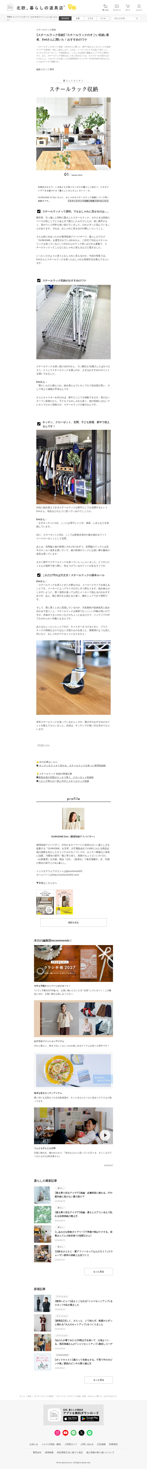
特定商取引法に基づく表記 (70, 1452)
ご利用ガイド (70, 1444)
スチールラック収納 (46, 29)
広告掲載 (101, 1444)
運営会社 (37, 1452)
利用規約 (113, 1444)
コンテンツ (117, 10)
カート (128, 10)
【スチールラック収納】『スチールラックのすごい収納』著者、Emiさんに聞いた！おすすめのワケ (75, 1396)
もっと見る (98, 1271)
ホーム (22, 1396)
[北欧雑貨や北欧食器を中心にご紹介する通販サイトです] (40, 7)
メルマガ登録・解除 (51, 1444)
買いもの (105, 10)
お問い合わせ (87, 1444)
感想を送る (73, 922)
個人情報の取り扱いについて (100, 1452)
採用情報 (49, 1452)
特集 (29, 1396)
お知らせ (33, 1444)
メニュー (139, 10)
